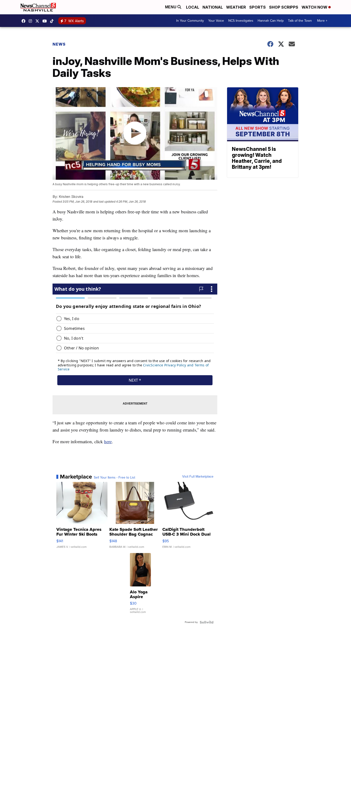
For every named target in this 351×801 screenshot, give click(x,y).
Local (192, 7)
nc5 (38, 21)
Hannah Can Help (271, 20)
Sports (257, 7)
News (59, 44)
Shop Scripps (283, 7)
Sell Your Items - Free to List (114, 477)
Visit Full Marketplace (197, 476)
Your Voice (216, 20)
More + (322, 20)
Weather (236, 7)
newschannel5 (24, 21)
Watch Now (315, 7)
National (212, 7)
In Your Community (190, 20)
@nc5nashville (53, 21)
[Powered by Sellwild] (206, 622)
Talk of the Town (300, 20)
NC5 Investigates (240, 20)
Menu (171, 7)
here (108, 441)
